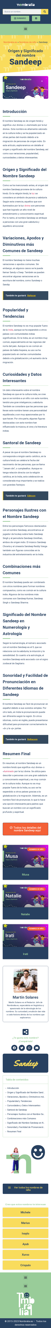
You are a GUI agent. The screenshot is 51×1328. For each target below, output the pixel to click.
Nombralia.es (10, 42)
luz (33, 193)
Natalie (25, 914)
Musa (25, 874)
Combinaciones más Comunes (21, 1118)
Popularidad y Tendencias (19, 1101)
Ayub (25, 1244)
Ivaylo (25, 1233)
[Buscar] (44, 11)
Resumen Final (14, 1131)
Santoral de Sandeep (17, 1110)
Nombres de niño (28, 42)
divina (27, 205)
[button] (25, 29)
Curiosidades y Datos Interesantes (23, 1105)
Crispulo (25, 1265)
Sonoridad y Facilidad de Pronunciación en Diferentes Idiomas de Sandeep (26, 1127)
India (10, 329)
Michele (25, 1212)
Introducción (13, 1088)
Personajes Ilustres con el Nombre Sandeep (26, 1114)
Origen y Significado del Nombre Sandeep (26, 1092)
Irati (25, 954)
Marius (25, 1223)
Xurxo (25, 1254)
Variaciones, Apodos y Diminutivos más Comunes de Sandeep (26, 1097)
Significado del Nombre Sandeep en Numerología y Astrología (26, 1123)
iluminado (9, 771)
